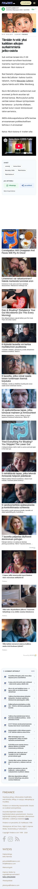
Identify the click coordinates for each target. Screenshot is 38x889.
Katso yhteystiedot (9, 877)
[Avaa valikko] (34, 3)
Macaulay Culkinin (25, 80)
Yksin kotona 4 (9, 174)
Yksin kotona (22, 170)
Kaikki (33, 671)
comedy (7, 166)
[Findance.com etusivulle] (8, 3)
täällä (27, 819)
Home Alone (17, 166)
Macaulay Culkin (10, 170)
